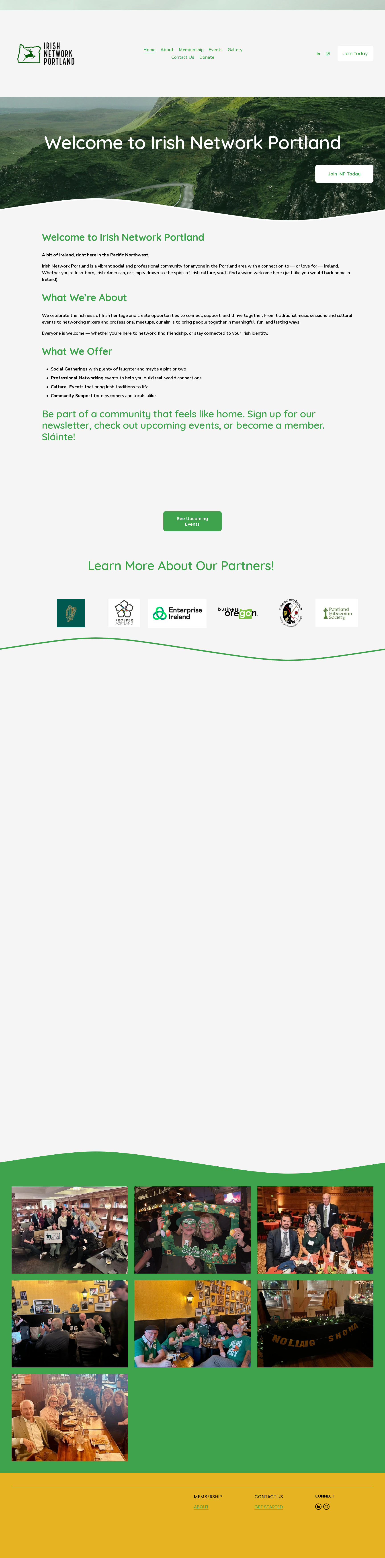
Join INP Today (344, 174)
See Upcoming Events (192, 521)
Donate (206, 57)
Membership (191, 50)
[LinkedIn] (318, 53)
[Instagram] (328, 53)
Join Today (355, 53)
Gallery (235, 50)
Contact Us (182, 57)
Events (216, 50)
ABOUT (201, 1507)
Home (149, 50)
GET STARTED (268, 1507)
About (167, 50)
